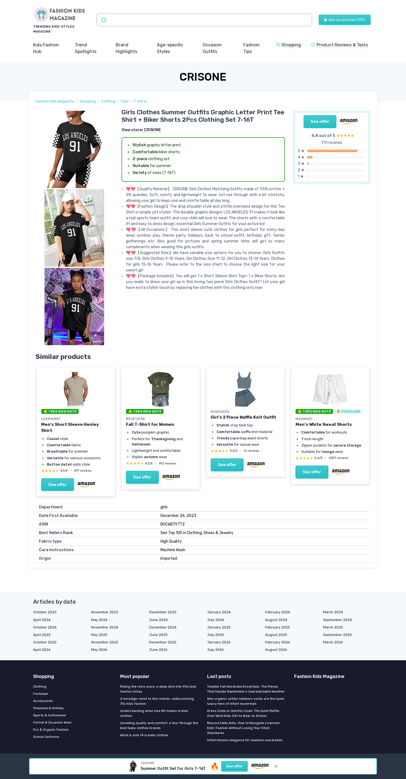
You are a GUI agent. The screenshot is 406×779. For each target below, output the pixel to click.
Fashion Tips (251, 48)
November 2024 (104, 627)
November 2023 (104, 612)
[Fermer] (276, 766)
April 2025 (42, 635)
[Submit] (103, 20)
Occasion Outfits (212, 48)
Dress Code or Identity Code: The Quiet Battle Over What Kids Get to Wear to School (243, 713)
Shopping (291, 44)
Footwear (40, 694)
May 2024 (99, 620)
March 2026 (333, 642)
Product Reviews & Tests (342, 44)
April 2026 (42, 650)
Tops (125, 101)
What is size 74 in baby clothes (144, 735)
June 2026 (158, 650)
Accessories (43, 701)
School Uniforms (46, 737)
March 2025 (333, 627)
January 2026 (219, 642)
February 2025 (277, 627)
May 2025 (99, 635)
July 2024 (215, 620)
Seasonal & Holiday (48, 708)
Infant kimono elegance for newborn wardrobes (245, 740)
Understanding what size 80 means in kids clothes (154, 713)
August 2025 (276, 635)
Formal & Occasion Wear (52, 722)
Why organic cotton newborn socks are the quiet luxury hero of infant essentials (245, 701)
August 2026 (276, 650)
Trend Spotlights (85, 48)
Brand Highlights (126, 48)
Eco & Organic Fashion (51, 730)
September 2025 (337, 635)
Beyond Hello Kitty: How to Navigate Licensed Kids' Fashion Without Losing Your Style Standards (243, 728)
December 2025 (162, 642)
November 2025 (104, 642)
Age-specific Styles (170, 48)
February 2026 (277, 642)
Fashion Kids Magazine (55, 101)
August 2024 (276, 620)
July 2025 (215, 635)
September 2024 (337, 620)
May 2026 (99, 650)
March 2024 (333, 612)
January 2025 (219, 627)
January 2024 (219, 612)
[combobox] (204, 20)
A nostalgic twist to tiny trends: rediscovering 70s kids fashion (157, 701)
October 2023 (45, 612)
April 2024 (42, 620)
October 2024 (45, 627)
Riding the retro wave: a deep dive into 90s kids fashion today (158, 689)
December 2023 (162, 612)
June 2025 (158, 635)
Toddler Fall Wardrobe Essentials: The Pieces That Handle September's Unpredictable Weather (246, 689)
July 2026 (215, 650)
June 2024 (158, 620)
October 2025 (45, 642)
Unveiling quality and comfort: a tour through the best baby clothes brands (159, 725)
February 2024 (277, 612)
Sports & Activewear (49, 715)
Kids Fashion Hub (46, 48)
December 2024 (162, 627)
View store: (141, 130)
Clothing (108, 101)
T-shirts (140, 101)
